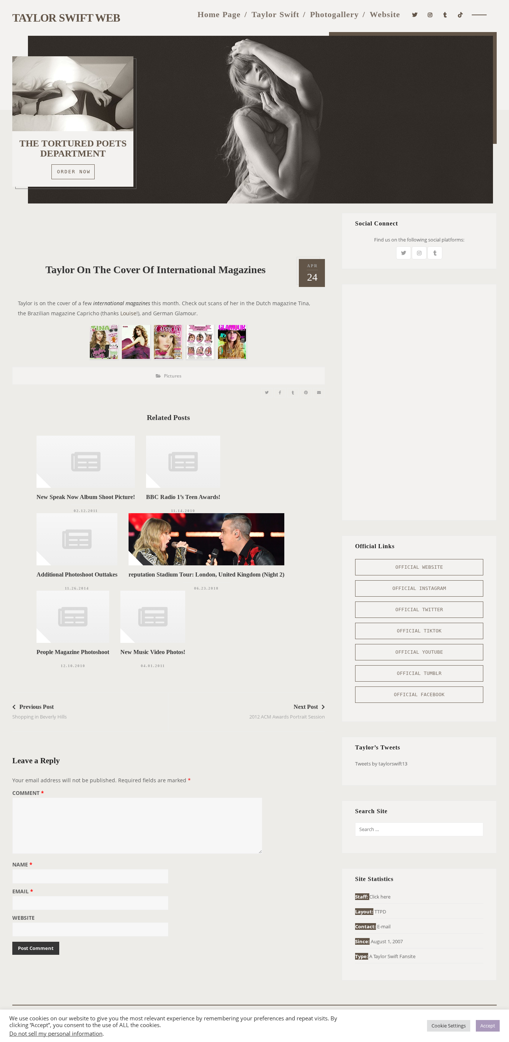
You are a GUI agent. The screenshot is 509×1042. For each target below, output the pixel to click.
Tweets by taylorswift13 (381, 763)
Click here (380, 896)
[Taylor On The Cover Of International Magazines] (266, 392)
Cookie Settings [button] (448, 1025)
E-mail (384, 926)
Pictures (172, 376)
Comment (28, 793)
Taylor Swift (275, 14)
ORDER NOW (74, 171)
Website (385, 14)
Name (22, 865)
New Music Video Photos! (152, 652)
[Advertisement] (168, 229)
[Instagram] (430, 14)
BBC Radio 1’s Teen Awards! (183, 497)
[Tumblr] (445, 14)
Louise (128, 313)
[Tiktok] (460, 14)
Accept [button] (487, 1025)
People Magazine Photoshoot (73, 652)
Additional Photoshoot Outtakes (77, 574)
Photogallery (334, 14)
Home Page (219, 14)
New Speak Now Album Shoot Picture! (86, 497)
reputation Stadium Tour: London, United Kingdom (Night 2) (206, 574)
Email (22, 892)
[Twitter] (414, 14)
